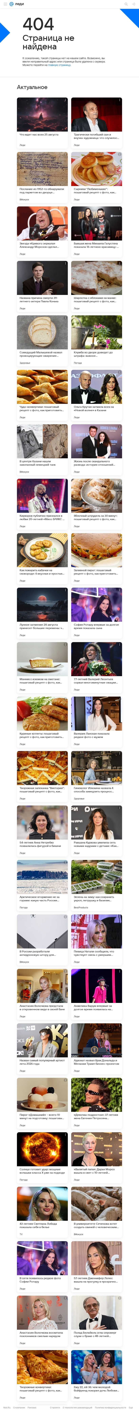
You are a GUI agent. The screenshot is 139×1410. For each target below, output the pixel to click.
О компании (19, 1407)
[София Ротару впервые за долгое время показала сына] (96, 613)
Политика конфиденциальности (110, 1407)
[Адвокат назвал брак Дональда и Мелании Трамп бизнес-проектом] (96, 1048)
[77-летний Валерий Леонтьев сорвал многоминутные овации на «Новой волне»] (96, 667)
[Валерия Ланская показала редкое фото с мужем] (96, 722)
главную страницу (59, 65)
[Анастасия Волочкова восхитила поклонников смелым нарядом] (42, 1321)
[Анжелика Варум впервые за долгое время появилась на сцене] (96, 994)
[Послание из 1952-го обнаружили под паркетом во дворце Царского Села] (42, 177)
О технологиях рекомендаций (77, 1407)
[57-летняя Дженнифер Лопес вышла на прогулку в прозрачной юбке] (96, 1266)
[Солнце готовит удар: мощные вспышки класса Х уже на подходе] (42, 1157)
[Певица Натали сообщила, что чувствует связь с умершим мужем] (96, 939)
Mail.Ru (7, 1407)
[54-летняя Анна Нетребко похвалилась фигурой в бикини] (42, 831)
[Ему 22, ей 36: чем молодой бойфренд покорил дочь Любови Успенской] (96, 1375)
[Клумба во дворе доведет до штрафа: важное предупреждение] (96, 340)
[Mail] (11, 4)
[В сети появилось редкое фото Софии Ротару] (42, 1266)
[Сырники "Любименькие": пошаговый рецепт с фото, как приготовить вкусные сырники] (96, 177)
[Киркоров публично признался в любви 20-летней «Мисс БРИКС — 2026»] (42, 504)
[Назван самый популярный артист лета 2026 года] (42, 1048)
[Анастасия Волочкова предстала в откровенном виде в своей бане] (42, 994)
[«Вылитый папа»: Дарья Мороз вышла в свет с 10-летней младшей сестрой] (96, 1157)
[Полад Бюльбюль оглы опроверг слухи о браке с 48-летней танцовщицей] (96, 1321)
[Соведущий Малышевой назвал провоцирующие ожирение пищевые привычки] (42, 340)
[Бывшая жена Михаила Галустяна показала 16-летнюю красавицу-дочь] (96, 231)
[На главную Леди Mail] (19, 4)
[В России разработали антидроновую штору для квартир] (42, 939)
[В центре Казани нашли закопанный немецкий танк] (42, 449)
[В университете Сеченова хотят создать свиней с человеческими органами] (96, 1212)
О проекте (55, 1407)
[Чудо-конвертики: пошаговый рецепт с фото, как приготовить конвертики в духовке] (42, 395)
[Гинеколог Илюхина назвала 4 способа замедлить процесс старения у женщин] (96, 776)
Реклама (32, 1407)
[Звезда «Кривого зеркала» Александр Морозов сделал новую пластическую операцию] (42, 231)
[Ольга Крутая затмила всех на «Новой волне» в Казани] (96, 395)
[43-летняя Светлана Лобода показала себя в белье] (42, 1212)
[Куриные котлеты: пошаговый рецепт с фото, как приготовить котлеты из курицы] (42, 722)
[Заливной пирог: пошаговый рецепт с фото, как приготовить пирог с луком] (96, 558)
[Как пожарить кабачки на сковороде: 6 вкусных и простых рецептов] (42, 558)
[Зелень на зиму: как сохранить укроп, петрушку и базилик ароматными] (96, 885)
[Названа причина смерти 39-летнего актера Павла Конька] (42, 286)
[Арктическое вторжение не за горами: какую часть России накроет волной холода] (42, 885)
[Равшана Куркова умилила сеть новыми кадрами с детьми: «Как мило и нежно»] (96, 831)
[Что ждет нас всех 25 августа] (42, 123)
